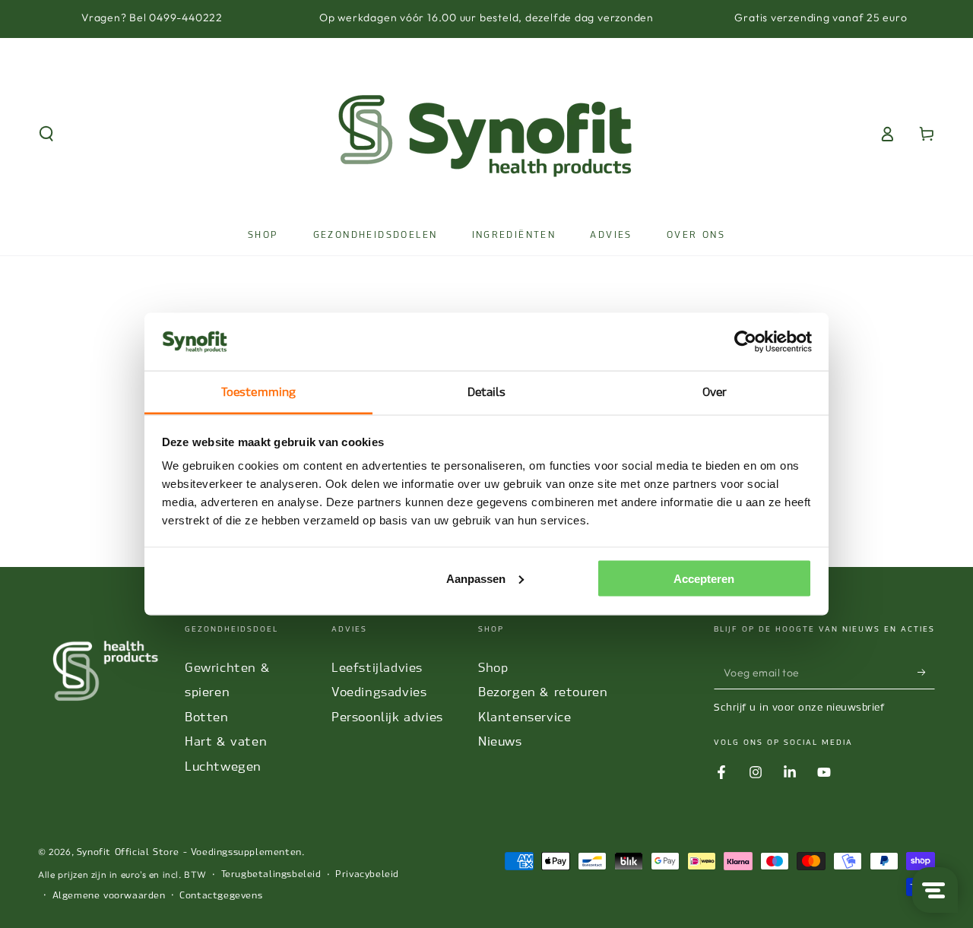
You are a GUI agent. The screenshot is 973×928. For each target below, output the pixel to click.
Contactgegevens (220, 895)
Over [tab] (714, 392)
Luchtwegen (223, 766)
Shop (493, 667)
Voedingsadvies (378, 692)
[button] (46, 133)
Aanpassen (476, 578)
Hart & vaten (226, 741)
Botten (207, 717)
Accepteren (703, 578)
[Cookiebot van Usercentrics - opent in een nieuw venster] (745, 342)
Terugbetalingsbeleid (271, 874)
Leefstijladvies (377, 667)
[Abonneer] (926, 672)
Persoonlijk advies (387, 717)
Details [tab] (486, 392)
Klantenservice (524, 717)
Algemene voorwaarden (109, 895)
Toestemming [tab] (258, 392)
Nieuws (500, 741)
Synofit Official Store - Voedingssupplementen (189, 852)
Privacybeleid (367, 874)
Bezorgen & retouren (542, 692)
